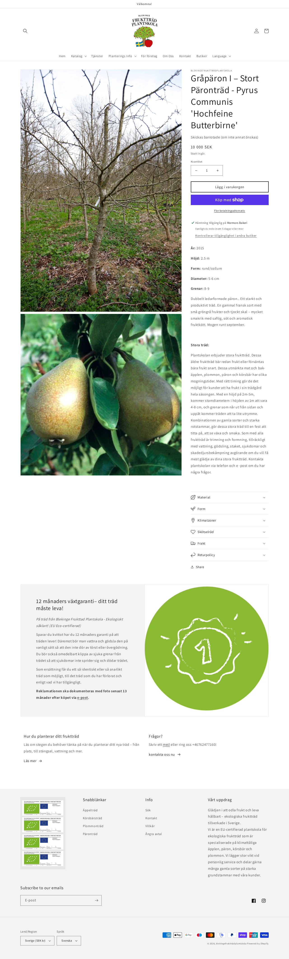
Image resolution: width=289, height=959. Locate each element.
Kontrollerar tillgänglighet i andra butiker (226, 236)
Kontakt (151, 818)
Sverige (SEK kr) (35, 941)
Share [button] (200, 567)
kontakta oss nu (162, 754)
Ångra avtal (153, 834)
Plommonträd (93, 826)
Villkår (150, 826)
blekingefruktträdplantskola (231, 943)
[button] (25, 31)
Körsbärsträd (92, 818)
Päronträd (90, 834)
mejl (166, 744)
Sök (148, 810)
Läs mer (30, 760)
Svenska (66, 941)
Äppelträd (90, 810)
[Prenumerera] (96, 900)
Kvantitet (197, 162)
